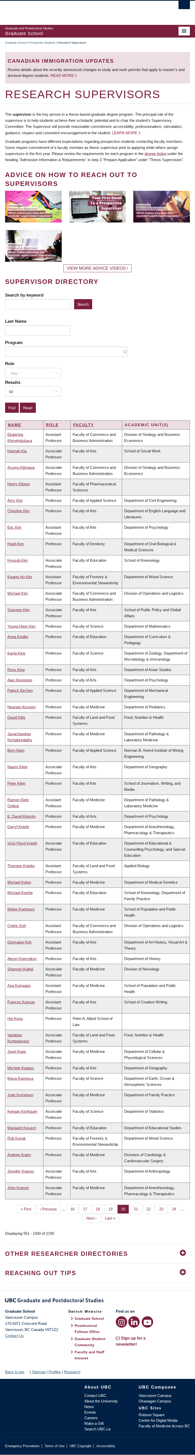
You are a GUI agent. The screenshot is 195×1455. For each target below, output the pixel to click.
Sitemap (38, 1372)
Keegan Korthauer (22, 1111)
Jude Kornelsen (20, 1095)
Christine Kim (18, 511)
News (89, 1407)
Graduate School (15, 42)
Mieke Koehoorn (21, 909)
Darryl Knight (18, 827)
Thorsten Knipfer (21, 866)
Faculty (83, 425)
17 (87, 1209)
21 (138, 1209)
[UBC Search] (184, 6)
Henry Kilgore (18, 484)
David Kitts (16, 717)
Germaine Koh (19, 942)
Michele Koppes (20, 1068)
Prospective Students (42, 42)
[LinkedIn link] (134, 1322)
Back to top (15, 1372)
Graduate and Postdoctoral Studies (97, 1301)
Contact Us (14, 1335)
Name (14, 425)
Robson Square (152, 1415)
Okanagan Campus (155, 1401)
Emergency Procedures (22, 1446)
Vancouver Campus (155, 1395)
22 (150, 1209)
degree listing (155, 153)
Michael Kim (17, 593)
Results (12, 382)
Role (9, 363)
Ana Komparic (19, 985)
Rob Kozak (16, 1138)
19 (112, 1209)
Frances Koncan (21, 1002)
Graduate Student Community (90, 1342)
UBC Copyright (80, 1446)
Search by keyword (24, 295)
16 (74, 1209)
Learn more (124, 133)
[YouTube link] (147, 1322)
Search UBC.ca (97, 1429)
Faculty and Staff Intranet (89, 1355)
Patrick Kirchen (20, 690)
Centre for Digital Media (158, 1420)
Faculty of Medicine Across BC (164, 1426)
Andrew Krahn (19, 1155)
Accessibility (105, 1446)
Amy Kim (15, 500)
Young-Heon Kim (21, 626)
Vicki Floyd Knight (22, 843)
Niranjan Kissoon (21, 707)
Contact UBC (95, 1395)
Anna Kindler (17, 637)
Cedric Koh (16, 925)
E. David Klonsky (21, 816)
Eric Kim (14, 527)
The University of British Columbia (83, 10)
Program (14, 342)
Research (72, 1372)
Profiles (54, 1372)
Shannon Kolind (20, 969)
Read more (63, 75)
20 (125, 1209)
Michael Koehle (20, 893)
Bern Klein (15, 750)
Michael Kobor (19, 882)
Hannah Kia (17, 451)
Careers (91, 1418)
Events (90, 1412)
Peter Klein (16, 783)
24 (176, 1209)
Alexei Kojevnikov (22, 958)
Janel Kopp (16, 1051)
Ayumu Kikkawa (21, 467)
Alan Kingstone (19, 680)
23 (163, 1209)
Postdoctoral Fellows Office (87, 1329)
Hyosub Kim (17, 560)
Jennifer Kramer (20, 1171)
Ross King (16, 669)
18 (100, 1209)
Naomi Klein (17, 767)
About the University (101, 1401)
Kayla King (16, 653)
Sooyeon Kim (18, 610)
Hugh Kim (15, 544)
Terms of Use (54, 1446)
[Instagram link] (121, 1322)
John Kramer (18, 1188)
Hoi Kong (15, 1018)
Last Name (15, 321)
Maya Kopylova (20, 1078)
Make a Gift (94, 1423)
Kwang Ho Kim (19, 577)
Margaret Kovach (21, 1128)
